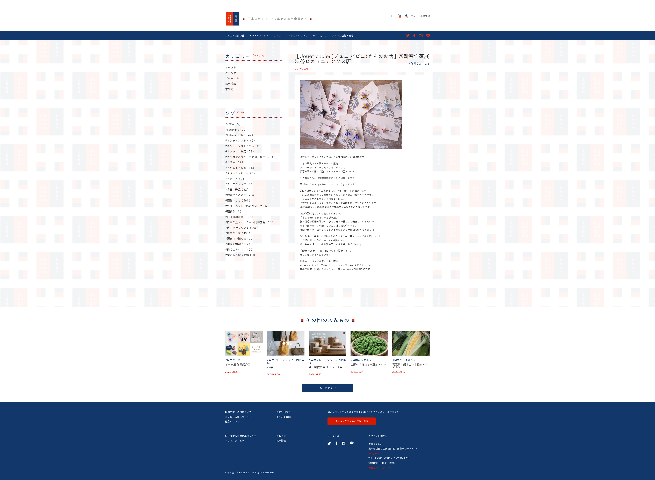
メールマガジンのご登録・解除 (351, 421)
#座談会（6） (233, 211)
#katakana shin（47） (239, 135)
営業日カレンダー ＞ (379, 468)
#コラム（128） (235, 162)
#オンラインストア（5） (240, 140)
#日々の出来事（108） (239, 216)
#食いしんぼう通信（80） (241, 255)
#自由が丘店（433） (238, 233)
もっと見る (326, 388)
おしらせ (230, 73)
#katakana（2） (235, 129)
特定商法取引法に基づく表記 (240, 436)
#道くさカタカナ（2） (239, 249)
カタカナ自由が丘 (234, 35)
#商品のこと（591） (238, 200)
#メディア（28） (236, 178)
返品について (232, 421)
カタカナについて (297, 35)
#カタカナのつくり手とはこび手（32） (249, 157)
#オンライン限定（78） (240, 151)
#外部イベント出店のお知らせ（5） (247, 206)
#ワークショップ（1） (239, 184)
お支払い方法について (237, 417)
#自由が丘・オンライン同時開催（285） (250, 222)
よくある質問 (283, 417)
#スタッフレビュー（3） (240, 173)
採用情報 (230, 83)
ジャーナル (232, 78)
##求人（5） (233, 124)
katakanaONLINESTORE (356, 269)
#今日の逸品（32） (237, 189)
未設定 (229, 89)
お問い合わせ (319, 35)
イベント (230, 67)
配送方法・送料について (238, 412)
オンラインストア (258, 35)
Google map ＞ (376, 453)
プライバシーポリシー (237, 441)
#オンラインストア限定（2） (243, 146)
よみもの (278, 35)
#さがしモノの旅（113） (241, 167)
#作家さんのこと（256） (241, 195)
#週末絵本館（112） (238, 244)
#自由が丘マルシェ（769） (242, 227)
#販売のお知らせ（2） (239, 238)
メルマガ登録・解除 (342, 35)
